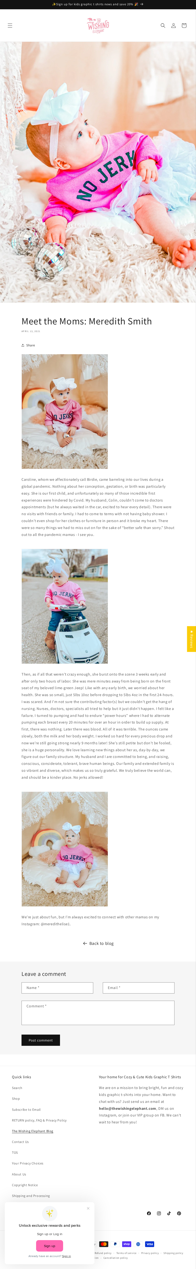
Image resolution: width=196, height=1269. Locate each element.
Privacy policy (150, 1253)
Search (17, 1088)
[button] (10, 25)
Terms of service (126, 1253)
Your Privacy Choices (28, 1163)
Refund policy (103, 1253)
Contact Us (20, 1142)
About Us (19, 1174)
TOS (15, 1152)
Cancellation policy (115, 1257)
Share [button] (30, 345)
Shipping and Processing (31, 1196)
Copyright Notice (25, 1185)
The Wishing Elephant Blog (32, 1131)
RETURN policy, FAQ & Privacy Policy (39, 1120)
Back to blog (101, 943)
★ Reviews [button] (191, 639)
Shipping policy (173, 1253)
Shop (16, 1098)
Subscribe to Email (26, 1109)
